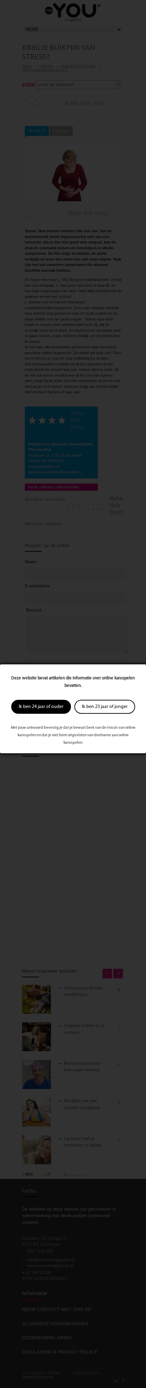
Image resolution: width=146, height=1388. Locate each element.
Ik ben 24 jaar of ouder (41, 706)
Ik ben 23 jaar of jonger (105, 706)
